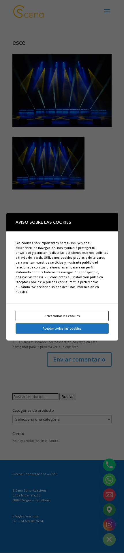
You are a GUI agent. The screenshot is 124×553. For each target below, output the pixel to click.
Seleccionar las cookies (62, 316)
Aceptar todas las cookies (62, 328)
